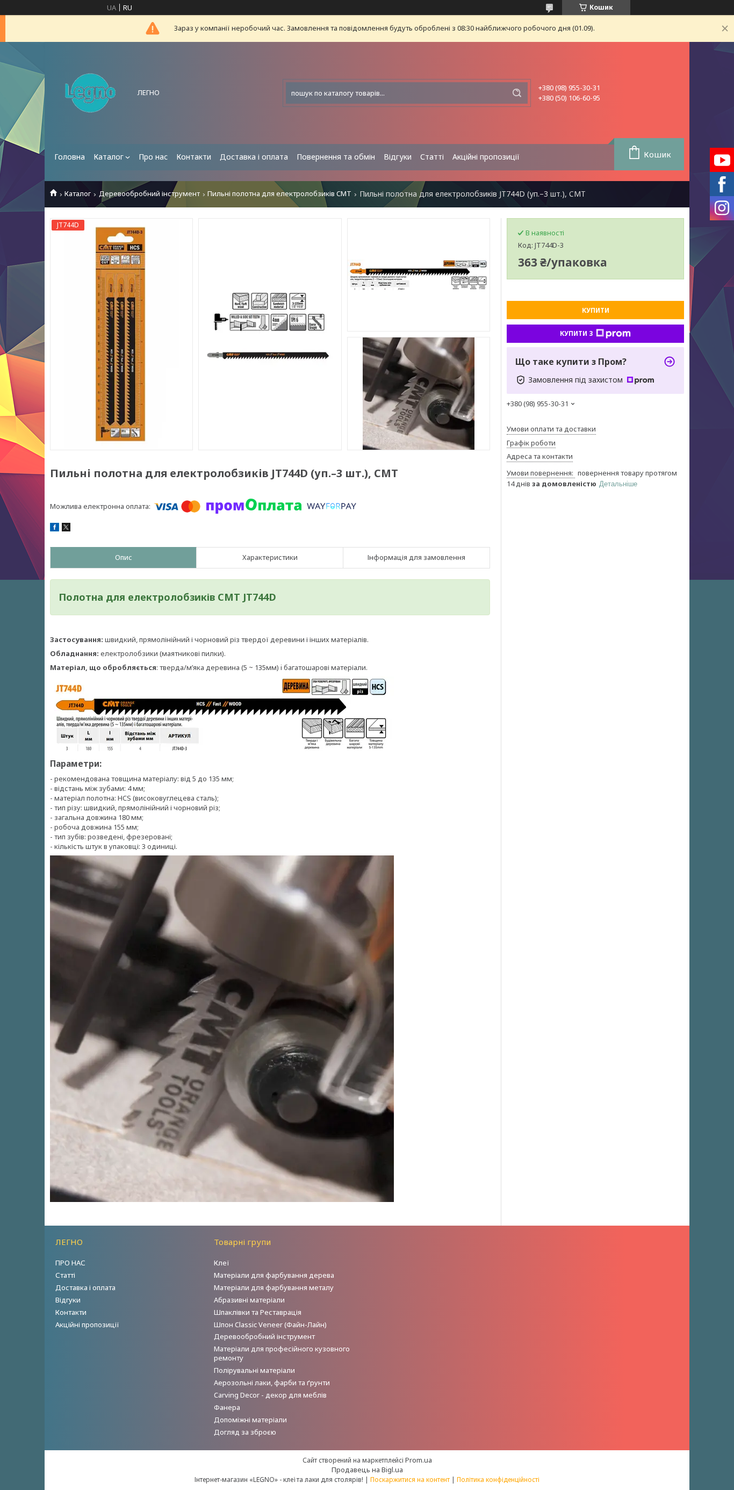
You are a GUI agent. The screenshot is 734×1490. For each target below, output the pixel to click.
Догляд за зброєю (245, 1432)
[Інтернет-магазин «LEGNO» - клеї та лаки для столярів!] (90, 93)
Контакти (193, 157)
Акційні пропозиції (486, 157)
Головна (69, 157)
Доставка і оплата (254, 157)
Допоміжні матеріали (250, 1419)
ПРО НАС (70, 1263)
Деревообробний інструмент (149, 193)
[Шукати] (517, 93)
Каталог (108, 157)
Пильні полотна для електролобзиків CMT (279, 193)
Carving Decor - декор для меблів (270, 1395)
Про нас (153, 157)
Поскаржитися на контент (410, 1479)
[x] (66, 529)
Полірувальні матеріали (254, 1370)
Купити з (576, 333)
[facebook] (54, 529)
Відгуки (398, 157)
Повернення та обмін (336, 157)
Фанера (227, 1407)
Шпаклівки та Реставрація (257, 1312)
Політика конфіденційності (498, 1479)
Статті (432, 157)
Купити (595, 310)
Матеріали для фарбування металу (274, 1287)
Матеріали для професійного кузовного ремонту (282, 1353)
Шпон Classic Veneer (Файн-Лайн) (270, 1324)
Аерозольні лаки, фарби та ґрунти (272, 1382)
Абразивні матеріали (249, 1300)
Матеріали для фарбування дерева (274, 1275)
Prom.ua (418, 1460)
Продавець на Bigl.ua (367, 1469)
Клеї (221, 1263)
